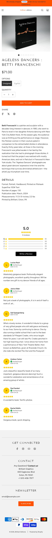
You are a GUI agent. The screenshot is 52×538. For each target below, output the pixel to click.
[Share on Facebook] (2, 114)
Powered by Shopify (36, 532)
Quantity (6, 90)
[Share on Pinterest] (14, 114)
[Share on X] (8, 114)
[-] (4, 94)
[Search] (42, 10)
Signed (17, 83)
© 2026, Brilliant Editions (17, 532)
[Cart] (47, 10)
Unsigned (7, 83)
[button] (18, 55)
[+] (12, 94)
